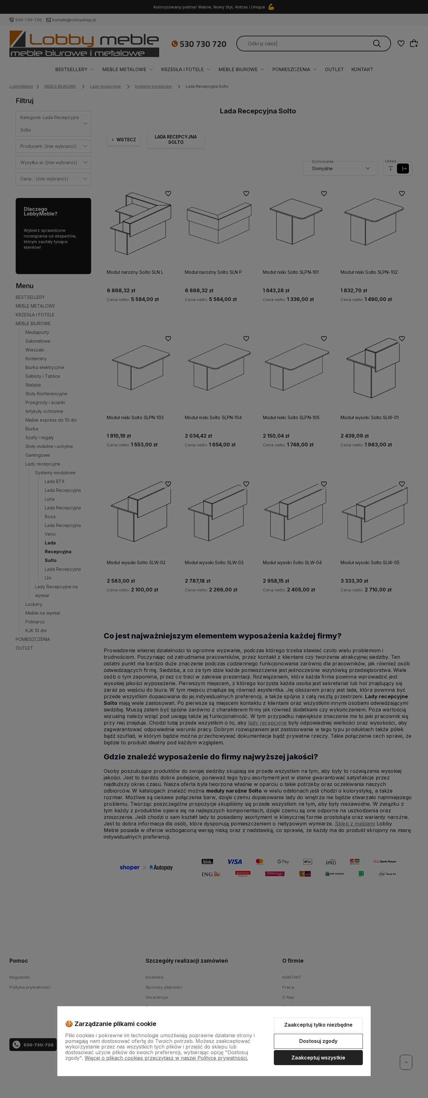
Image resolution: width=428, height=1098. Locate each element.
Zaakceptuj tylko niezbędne (318, 1025)
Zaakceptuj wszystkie (318, 1057)
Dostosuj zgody (318, 1041)
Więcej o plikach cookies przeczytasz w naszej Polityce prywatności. (166, 1058)
